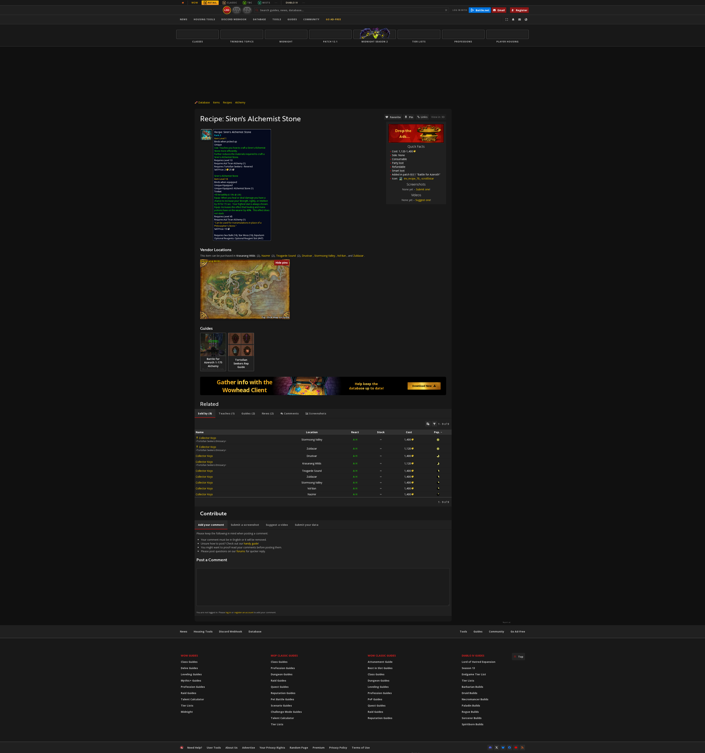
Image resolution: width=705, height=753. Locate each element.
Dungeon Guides (281, 674)
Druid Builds (469, 693)
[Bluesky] (503, 747)
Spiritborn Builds (472, 724)
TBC (249, 2)
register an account (243, 612)
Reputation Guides (283, 693)
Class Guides (189, 662)
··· (276, 2)
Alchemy (240, 102)
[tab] (205, 413)
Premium (319, 747)
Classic (232, 2)
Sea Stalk (228, 235)
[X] (496, 747)
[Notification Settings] (513, 19)
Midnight (187, 712)
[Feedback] (519, 19)
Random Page (299, 747)
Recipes (227, 102)
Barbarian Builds (472, 687)
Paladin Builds (471, 705)
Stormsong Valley (324, 255)
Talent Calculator (192, 699)
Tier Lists (187, 705)
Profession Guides (193, 687)
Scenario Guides (281, 705)
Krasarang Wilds (245, 255)
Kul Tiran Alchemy (233, 163)
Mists (266, 2)
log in (228, 612)
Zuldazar (358, 255)
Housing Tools (203, 631)
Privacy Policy (338, 747)
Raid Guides (188, 693)
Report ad (506, 622)
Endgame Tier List (474, 674)
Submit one (423, 189)
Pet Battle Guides (282, 699)
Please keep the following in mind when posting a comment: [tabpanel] (239, 573)
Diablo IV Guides (473, 655)
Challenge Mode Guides (286, 712)
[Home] (199, 10)
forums (240, 551)
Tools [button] (276, 19)
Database (259, 19)
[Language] (526, 19)
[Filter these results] (434, 424)
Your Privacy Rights (272, 747)
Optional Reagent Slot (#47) (249, 238)
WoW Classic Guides (382, 655)
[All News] (183, 3)
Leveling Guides (191, 674)
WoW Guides (189, 655)
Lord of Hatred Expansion (478, 662)
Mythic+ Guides (191, 680)
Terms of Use (361, 747)
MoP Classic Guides (284, 655)
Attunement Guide (380, 662)
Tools (463, 631)
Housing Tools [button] (204, 19)
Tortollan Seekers (233, 166)
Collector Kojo (207, 438)
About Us (231, 747)
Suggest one (422, 200)
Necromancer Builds (475, 699)
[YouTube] (516, 747)
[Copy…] (428, 424)
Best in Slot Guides (380, 668)
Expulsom (259, 235)
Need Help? (194, 747)
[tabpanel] (323, 462)
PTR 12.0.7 (247, 10)
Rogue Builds (470, 712)
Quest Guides (280, 687)
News (183, 19)
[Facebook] (509, 747)
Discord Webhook (234, 19)
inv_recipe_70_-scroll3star (418, 178)
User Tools (214, 747)
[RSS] (522, 747)
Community (311, 19)
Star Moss (243, 235)
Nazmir (265, 255)
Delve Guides (189, 668)
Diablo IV (295, 2)
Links (424, 117)
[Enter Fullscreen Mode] (506, 19)
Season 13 (468, 668)
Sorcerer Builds (472, 718)
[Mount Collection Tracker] (323, 386)
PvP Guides (375, 699)
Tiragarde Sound (286, 255)
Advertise (248, 747)
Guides (292, 19)
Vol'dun (341, 255)
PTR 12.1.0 (236, 10)
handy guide (251, 543)
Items (216, 102)
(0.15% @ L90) (234, 194)
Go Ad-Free (333, 19)
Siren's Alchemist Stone (226, 175)
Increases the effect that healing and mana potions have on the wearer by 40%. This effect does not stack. (241, 210)
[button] (265, 278)
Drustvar (307, 255)
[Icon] (206, 135)
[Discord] (490, 747)
